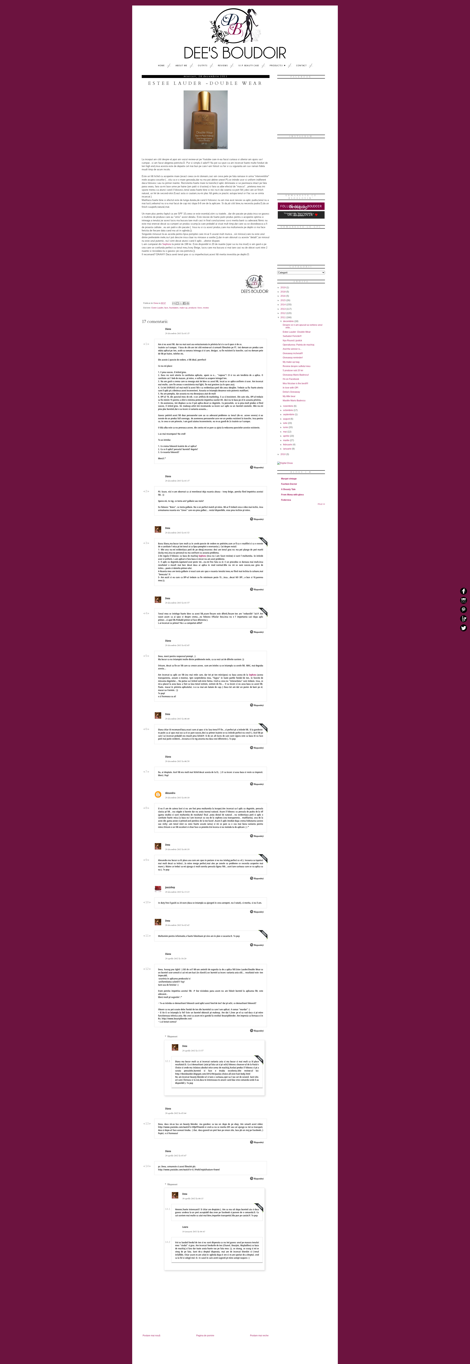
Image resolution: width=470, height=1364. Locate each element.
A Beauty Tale (288, 489)
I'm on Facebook (291, 379)
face (166, 308)
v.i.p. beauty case (248, 66)
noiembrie (288, 406)
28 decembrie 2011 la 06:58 (177, 761)
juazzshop (170, 887)
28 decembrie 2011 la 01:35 (177, 333)
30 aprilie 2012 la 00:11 (192, 1198)
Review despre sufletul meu (296, 366)
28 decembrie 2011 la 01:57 (177, 602)
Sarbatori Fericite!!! (292, 336)
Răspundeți (259, 467)
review (206, 308)
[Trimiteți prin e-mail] (174, 303)
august (286, 419)
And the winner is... (292, 349)
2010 (283, 454)
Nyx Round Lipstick (292, 340)
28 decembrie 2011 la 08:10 (177, 797)
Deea (167, 528)
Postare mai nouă (151, 1335)
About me (181, 66)
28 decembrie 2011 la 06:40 (177, 718)
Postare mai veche (259, 1335)
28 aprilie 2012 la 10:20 (175, 958)
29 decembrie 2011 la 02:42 (177, 925)
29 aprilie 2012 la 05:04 (175, 1113)
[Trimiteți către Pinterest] (188, 303)
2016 (283, 296)
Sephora (166, 244)
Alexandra (170, 793)
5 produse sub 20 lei (293, 370)
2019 (283, 287)
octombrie (288, 410)
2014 (283, 304)
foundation (173, 308)
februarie (288, 444)
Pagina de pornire (205, 1335)
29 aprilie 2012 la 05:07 (175, 1155)
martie (286, 440)
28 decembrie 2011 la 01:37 (177, 480)
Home (161, 66)
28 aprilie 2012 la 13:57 (192, 1050)
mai (285, 431)
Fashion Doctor (289, 484)
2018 (283, 291)
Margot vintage (289, 478)
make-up (183, 308)
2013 (283, 309)
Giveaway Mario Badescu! (296, 375)
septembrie (289, 414)
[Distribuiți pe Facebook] (184, 303)
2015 (283, 300)
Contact (301, 66)
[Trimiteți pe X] (181, 303)
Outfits (202, 66)
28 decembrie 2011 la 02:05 (177, 645)
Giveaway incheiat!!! (293, 353)
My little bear (289, 396)
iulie (285, 423)
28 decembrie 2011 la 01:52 (177, 532)
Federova (286, 500)
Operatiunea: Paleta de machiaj (298, 344)
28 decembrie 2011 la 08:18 (177, 849)
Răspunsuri (172, 1036)
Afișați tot (321, 504)
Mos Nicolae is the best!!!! (295, 383)
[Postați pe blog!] (177, 303)
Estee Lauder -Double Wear (297, 332)
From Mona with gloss (292, 494)
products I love (195, 308)
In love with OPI (290, 387)
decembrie (288, 321)
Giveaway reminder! (293, 357)
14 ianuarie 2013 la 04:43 (193, 1231)
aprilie (286, 436)
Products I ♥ (277, 66)
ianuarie (287, 449)
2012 (283, 313)
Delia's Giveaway (291, 392)
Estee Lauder (157, 308)
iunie (286, 427)
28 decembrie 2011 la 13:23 (177, 891)
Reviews (223, 66)
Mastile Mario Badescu (294, 400)
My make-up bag (291, 362)
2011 (283, 317)
